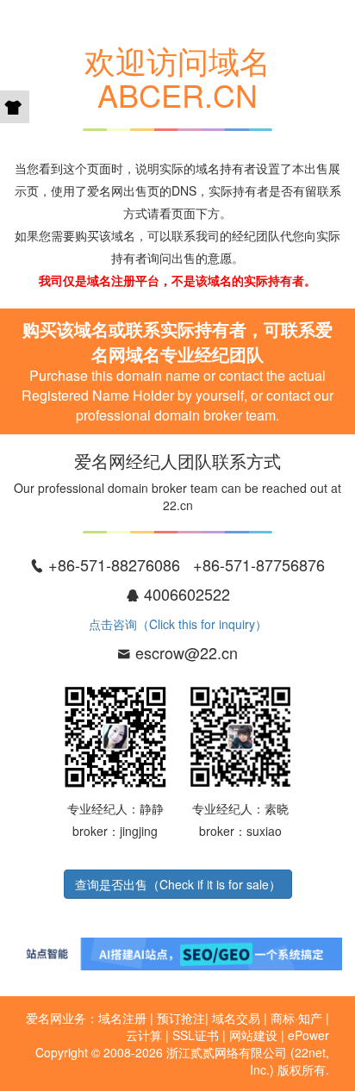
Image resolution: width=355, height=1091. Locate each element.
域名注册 (122, 1017)
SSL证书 (195, 1035)
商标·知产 (296, 1017)
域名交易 (236, 1017)
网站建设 (253, 1035)
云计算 (144, 1035)
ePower (308, 1035)
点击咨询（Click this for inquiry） (178, 624)
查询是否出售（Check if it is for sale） (178, 884)
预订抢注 (181, 1017)
